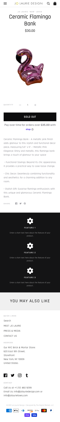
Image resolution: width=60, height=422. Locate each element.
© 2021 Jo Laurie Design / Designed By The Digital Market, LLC (30, 405)
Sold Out (30, 117)
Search (7, 320)
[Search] (48, 3)
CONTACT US (10, 336)
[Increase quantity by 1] (35, 105)
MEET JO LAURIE (12, 325)
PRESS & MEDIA (12, 330)
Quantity (8, 105)
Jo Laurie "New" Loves (30, 12)
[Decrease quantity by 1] (20, 105)
